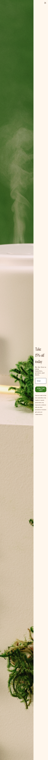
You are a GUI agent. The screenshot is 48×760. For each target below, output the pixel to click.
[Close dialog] (45, 3)
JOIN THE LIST (41, 389)
